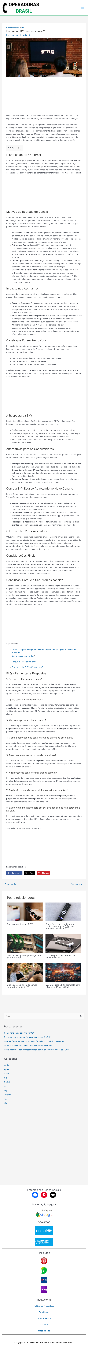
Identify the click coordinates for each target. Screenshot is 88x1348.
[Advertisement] (44, 97)
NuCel (7, 1082)
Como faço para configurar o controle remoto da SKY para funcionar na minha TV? (59, 926)
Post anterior (9, 884)
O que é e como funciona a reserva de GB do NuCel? (28, 1045)
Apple (6, 1069)
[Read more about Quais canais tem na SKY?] (25, 911)
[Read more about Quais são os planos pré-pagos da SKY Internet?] (25, 943)
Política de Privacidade (44, 1306)
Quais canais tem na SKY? (20, 924)
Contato (44, 1324)
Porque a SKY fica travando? (24, 662)
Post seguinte (78, 884)
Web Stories (44, 1312)
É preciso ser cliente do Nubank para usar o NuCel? (27, 1037)
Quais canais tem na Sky (23, 656)
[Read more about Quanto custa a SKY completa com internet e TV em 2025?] (63, 972)
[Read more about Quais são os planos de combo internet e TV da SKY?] (25, 972)
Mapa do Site (44, 1331)
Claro (6, 1073)
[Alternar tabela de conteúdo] (17, 148)
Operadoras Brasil (12, 27)
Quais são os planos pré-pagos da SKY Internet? (24, 956)
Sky (22, 27)
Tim (5, 1099)
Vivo (6, 1103)
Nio (5, 1078)
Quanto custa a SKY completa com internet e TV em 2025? (62, 986)
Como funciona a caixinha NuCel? (19, 1033)
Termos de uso (44, 1318)
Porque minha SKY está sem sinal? (27, 667)
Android (7, 1065)
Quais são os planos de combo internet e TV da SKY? (22, 986)
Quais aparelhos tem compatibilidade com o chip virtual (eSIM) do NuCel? (37, 1050)
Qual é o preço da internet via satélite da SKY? (60, 956)
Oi (5, 1086)
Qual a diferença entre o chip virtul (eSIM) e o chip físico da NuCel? (34, 1041)
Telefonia (8, 1095)
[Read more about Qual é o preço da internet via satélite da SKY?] (63, 943)
